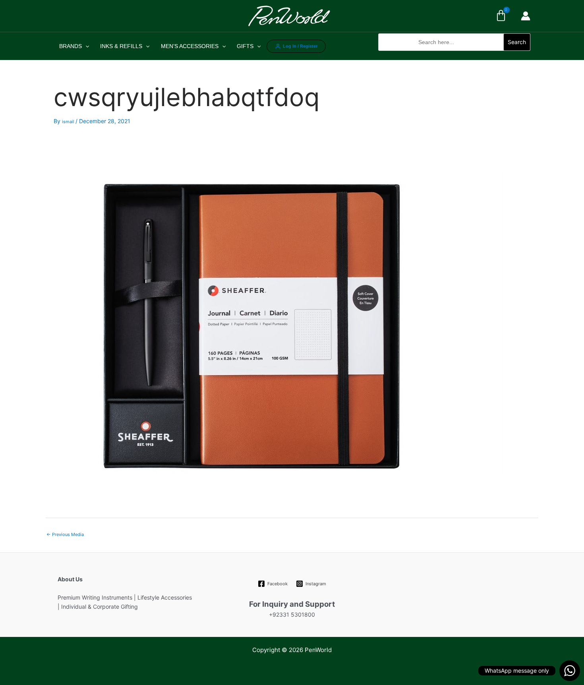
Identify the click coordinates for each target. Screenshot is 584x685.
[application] (85, 46)
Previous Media (65, 534)
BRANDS (70, 46)
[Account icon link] (525, 16)
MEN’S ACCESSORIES (190, 46)
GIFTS (245, 46)
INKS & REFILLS (121, 46)
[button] (454, 55)
